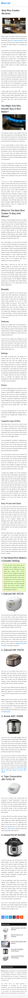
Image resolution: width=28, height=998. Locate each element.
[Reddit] (21, 917)
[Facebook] (3, 917)
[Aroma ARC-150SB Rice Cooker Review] (5, 951)
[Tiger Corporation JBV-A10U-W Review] (5, 930)
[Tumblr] (14, 917)
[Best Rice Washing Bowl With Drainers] (5, 944)
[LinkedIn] (10, 917)
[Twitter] (6, 917)
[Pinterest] (17, 917)
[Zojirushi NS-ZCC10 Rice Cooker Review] (5, 958)
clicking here (6, 711)
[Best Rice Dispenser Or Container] (5, 937)
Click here (10, 828)
